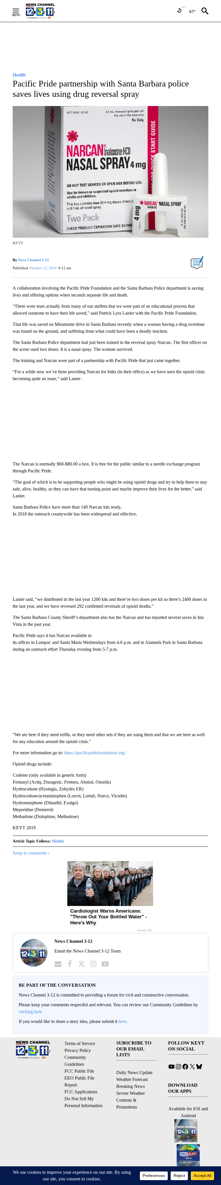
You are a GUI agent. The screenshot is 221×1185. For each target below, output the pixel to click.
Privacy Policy (77, 1050)
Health (58, 841)
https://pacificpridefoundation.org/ (94, 752)
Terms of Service (79, 1043)
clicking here (30, 1011)
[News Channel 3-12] (47, 11)
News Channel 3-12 (33, 260)
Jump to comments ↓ (31, 853)
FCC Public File (79, 1071)
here (122, 1021)
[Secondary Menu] (20, 11)
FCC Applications (80, 1091)
